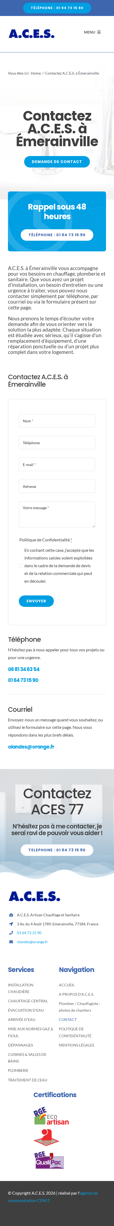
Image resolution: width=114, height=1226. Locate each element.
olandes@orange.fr (31, 746)
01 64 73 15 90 (23, 680)
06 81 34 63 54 (24, 669)
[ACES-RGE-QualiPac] (51, 1152)
